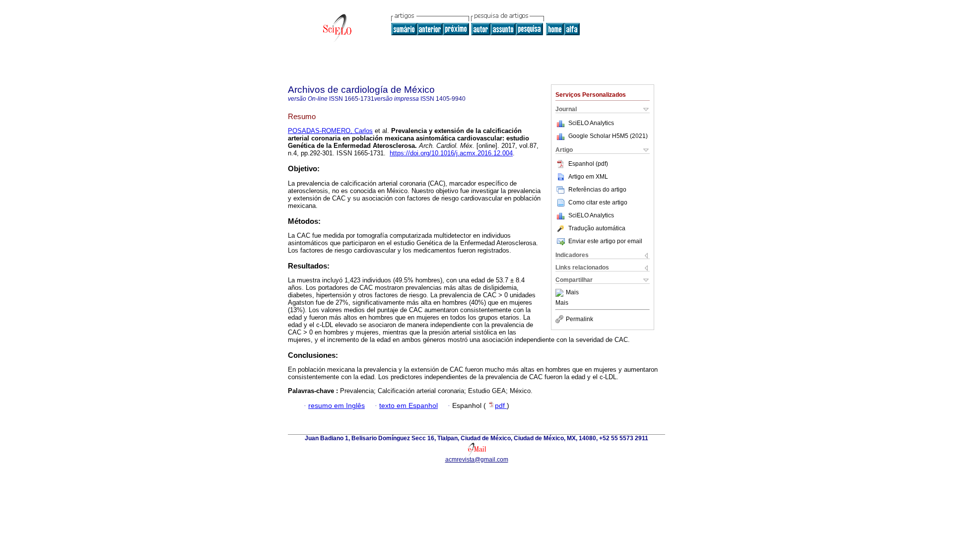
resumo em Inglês (336, 405)
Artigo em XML (588, 176)
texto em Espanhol (408, 405)
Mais (572, 292)
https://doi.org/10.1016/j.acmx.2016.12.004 (451, 153)
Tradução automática (596, 228)
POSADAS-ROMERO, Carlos (330, 130)
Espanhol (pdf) (588, 163)
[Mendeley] (560, 292)
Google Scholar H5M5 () (608, 136)
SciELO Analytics (591, 123)
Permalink (579, 319)
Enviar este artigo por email (605, 241)
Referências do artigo (597, 189)
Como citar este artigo (597, 202)
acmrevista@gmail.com (476, 459)
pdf (501, 405)
